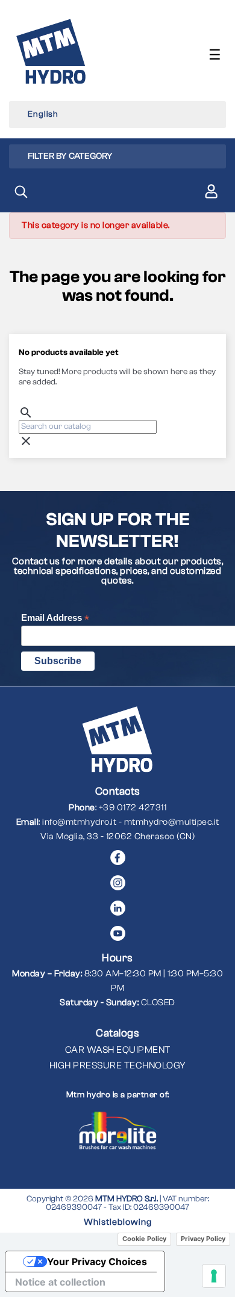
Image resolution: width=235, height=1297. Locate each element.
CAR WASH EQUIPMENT (118, 1049)
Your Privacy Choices (97, 1261)
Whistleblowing (118, 1222)
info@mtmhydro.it (79, 822)
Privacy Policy (203, 1238)
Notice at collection (60, 1282)
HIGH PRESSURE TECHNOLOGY (117, 1065)
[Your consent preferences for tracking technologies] (213, 1276)
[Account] (211, 194)
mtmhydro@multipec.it (171, 822)
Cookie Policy (144, 1238)
